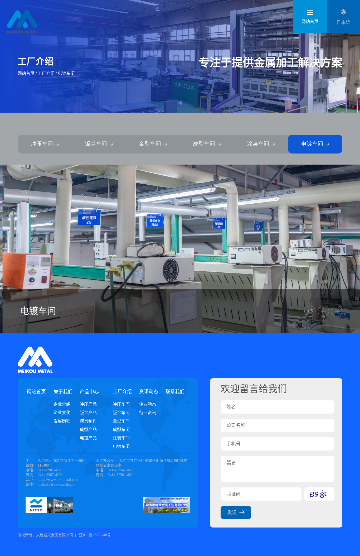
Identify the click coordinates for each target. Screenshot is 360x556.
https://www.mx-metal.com (58, 480)
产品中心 (89, 391)
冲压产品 (88, 404)
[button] (323, 311)
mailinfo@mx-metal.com (56, 484)
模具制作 (88, 421)
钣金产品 (88, 412)
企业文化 (61, 412)
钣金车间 (121, 412)
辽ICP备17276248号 (94, 535)
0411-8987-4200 (50, 470)
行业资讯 (147, 412)
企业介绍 (61, 404)
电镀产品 (88, 438)
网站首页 (26, 73)
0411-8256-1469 (120, 470)
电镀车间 (66, 73)
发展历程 (61, 421)
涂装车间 (121, 438)
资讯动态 (148, 391)
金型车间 (121, 421)
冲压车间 (121, 404)
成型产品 (88, 429)
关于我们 (62, 391)
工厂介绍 (46, 73)
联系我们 (175, 391)
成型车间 (121, 429)
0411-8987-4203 (50, 475)
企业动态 (147, 404)
